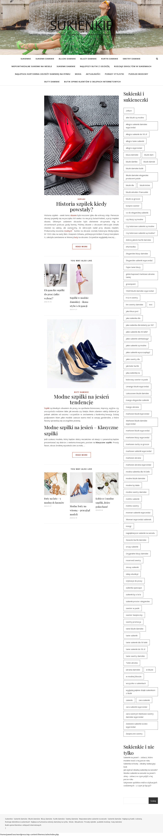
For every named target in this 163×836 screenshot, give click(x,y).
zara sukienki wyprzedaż (136, 707)
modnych (68, 231)
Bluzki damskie (67, 58)
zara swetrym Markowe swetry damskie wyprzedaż (140, 715)
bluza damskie (132, 154)
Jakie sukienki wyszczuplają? (138, 352)
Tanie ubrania (132, 663)
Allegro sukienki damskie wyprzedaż (136, 126)
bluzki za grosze (133, 199)
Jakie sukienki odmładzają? (137, 338)
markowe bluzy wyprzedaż (137, 437)
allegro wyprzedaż (134, 148)
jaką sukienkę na (133, 373)
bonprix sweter (132, 205)
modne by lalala (132, 485)
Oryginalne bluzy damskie (137, 553)
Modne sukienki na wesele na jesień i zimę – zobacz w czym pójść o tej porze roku (140, 776)
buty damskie (52, 81)
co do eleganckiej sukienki (137, 212)
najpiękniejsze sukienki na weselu (140, 533)
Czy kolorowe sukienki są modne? (140, 233)
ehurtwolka (131, 246)
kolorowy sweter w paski (137, 379)
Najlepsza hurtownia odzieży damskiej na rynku (42, 74)
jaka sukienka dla (133, 318)
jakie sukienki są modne (136, 345)
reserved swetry (133, 560)
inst (150, 304)
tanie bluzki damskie (134, 628)
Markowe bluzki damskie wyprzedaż (136, 422)
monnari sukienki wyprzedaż (138, 512)
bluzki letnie (145, 185)
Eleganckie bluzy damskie (137, 253)
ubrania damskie (133, 669)
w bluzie (149, 669)
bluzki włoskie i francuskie (137, 192)
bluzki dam (148, 154)
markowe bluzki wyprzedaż (138, 430)
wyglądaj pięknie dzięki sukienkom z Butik (140, 692)
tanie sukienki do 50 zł (135, 649)
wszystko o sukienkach (136, 683)
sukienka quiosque (134, 587)
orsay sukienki (132, 546)
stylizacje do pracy (134, 581)
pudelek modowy (138, 74)
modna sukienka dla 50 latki (138, 471)
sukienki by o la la (133, 594)
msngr (129, 526)
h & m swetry (132, 297)
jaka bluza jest (132, 311)
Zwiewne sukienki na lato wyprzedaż (136, 725)
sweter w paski (132, 608)
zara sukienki (144, 700)
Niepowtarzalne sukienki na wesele (32, 66)
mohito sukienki (132, 499)
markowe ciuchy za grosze (137, 444)
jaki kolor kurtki (132, 366)
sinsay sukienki (132, 567)
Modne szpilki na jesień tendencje (81, 399)
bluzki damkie (132, 161)
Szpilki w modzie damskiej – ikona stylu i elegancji (79, 302)
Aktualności (93, 74)
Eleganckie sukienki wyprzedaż (139, 260)
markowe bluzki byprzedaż (137, 413)
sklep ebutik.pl (132, 574)
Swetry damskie (131, 58)
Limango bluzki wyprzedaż (137, 386)
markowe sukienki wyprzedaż (139, 451)
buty (76, 237)
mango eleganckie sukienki (137, 400)
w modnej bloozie (133, 676)
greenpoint (131, 284)
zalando (129, 700)
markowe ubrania (133, 458)
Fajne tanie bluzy (133, 267)
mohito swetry (132, 505)
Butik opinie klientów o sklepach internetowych (92, 81)
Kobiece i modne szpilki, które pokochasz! (105, 502)
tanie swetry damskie (135, 656)
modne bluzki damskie (135, 478)
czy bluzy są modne (134, 219)
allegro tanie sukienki (135, 141)
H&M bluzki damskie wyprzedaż (140, 291)
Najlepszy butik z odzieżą (95, 66)
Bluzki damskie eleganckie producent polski (137, 177)
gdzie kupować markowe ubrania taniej (140, 275)
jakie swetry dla (133, 359)
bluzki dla (130, 185)
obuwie (73, 215)
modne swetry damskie (136, 492)
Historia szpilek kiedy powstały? (81, 206)
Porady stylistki (114, 74)
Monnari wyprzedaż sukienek (138, 519)
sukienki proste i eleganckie (138, 601)
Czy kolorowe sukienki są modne (140, 226)
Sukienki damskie (45, 58)
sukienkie (81, 25)
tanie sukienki (132, 635)
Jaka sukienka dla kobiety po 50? (140, 325)
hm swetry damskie (134, 304)
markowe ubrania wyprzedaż (138, 464)
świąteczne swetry (134, 733)
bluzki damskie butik (134, 168)
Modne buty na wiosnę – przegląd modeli (80, 510)
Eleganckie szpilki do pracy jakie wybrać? (54, 294)
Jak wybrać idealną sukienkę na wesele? (141, 770)
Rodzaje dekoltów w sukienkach (132, 66)
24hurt (129, 110)
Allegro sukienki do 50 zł (136, 134)
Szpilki (81, 199)
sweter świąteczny (134, 615)
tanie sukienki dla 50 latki (136, 642)
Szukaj (153, 801)
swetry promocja (133, 622)
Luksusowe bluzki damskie (137, 393)
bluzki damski (149, 161)
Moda (78, 74)
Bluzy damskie (88, 58)
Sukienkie (26, 58)
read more (81, 246)
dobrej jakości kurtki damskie (138, 240)
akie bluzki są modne (135, 117)
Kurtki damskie (109, 58)
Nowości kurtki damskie (136, 540)
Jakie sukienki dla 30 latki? (137, 331)
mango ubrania (132, 407)
